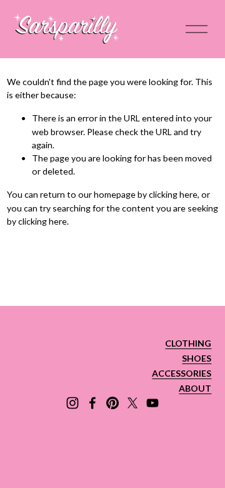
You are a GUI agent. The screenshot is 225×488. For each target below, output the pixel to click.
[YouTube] (152, 403)
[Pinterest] (112, 403)
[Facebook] (92, 403)
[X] (132, 403)
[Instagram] (72, 403)
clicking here (173, 194)
